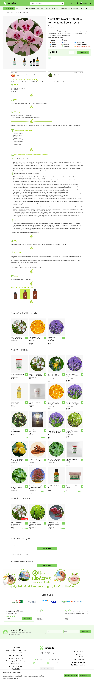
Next (89, 614)
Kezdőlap (22, 8)
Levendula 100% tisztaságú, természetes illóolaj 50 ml (53, 339)
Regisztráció (78, 651)
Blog (17, 8)
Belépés (78, 654)
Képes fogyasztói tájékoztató (16, 661)
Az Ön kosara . (87, 3)
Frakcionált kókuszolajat (59, 228)
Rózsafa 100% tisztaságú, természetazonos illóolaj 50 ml (35, 487)
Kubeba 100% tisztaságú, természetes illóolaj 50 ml (17, 430)
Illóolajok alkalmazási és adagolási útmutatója (56, 244)
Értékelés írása (47, 548)
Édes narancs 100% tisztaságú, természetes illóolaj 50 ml (35, 339)
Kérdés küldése (47, 565)
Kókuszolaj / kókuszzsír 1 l (35, 430)
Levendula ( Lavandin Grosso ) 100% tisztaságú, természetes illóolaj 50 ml (72, 403)
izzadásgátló (33, 201)
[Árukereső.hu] (44, 601)
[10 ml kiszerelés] (15, 293)
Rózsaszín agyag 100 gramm (71, 486)
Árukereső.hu (44, 602)
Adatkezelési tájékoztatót (56, 633)
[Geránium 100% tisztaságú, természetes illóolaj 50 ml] (14, 62)
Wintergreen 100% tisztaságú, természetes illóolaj (53, 524)
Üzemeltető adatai (15, 666)
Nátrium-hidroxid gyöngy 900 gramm (17, 374)
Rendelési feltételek (45, 8)
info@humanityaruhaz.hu (54, 662)
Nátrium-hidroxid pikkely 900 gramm (72, 460)
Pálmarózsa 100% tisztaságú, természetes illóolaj (35, 524)
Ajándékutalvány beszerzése (32, 8)
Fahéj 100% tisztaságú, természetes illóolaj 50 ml (35, 460)
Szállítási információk (73, 8)
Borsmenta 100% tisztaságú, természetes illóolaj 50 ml (16, 487)
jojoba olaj (79, 189)
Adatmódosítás (78, 657)
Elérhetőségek (63, 8)
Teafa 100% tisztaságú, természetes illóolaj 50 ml (17, 338)
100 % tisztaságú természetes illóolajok (14, 12)
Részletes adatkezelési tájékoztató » (11, 678)
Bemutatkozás (55, 8)
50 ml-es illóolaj (25, 12)
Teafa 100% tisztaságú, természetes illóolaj (16, 523)
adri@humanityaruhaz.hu (40, 662)
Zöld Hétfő (82, 8)
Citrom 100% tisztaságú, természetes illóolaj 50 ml (17, 460)
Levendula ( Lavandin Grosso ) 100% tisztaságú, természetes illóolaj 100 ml (54, 432)
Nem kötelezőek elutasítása (71, 675)
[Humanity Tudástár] (41, 578)
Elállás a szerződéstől (16, 658)
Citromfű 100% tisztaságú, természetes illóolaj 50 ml (54, 460)
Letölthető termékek (78, 665)
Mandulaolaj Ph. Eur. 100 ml (54, 486)
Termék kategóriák (9, 8)
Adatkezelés (16, 647)
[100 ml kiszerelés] (35, 293)
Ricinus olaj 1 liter (15, 402)
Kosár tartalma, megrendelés (16, 650)
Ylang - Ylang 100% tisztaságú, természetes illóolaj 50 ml (53, 375)
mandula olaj (33, 181)
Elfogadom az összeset (85, 675)
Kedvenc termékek (78, 662)
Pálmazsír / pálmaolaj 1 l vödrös (35, 402)
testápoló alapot (34, 187)
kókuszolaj (79, 206)
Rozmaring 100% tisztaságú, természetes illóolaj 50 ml (72, 431)
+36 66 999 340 (41, 659)
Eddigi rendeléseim (78, 660)
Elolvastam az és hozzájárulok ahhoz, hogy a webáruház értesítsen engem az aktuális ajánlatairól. (68, 633)
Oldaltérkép (16, 669)
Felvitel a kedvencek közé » (54, 61)
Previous (35, 614)
